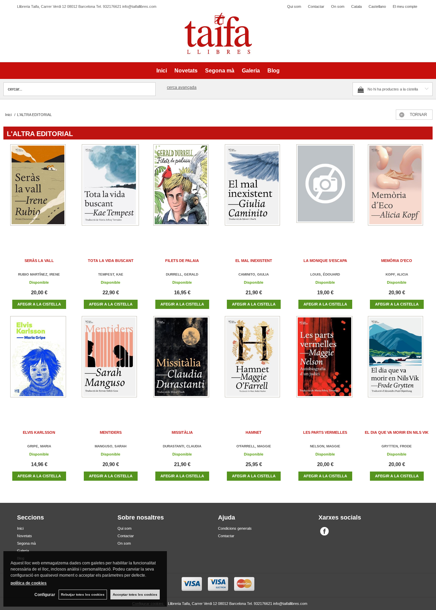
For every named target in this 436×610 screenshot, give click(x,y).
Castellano (377, 6)
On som (337, 6)
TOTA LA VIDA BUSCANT (111, 261)
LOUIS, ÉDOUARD (325, 274)
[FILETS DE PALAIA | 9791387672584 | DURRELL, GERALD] (182, 191)
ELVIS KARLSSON (39, 432)
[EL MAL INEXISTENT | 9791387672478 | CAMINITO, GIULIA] (254, 191)
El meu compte (405, 6)
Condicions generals (235, 528)
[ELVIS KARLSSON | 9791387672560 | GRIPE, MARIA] (39, 363)
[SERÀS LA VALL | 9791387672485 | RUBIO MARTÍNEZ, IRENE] (39, 191)
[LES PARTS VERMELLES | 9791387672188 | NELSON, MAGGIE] (325, 363)
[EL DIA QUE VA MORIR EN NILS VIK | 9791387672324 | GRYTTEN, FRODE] (397, 363)
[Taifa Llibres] (218, 33)
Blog (273, 70)
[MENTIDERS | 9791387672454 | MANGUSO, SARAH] (111, 363)
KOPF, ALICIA (397, 274)
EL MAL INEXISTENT (253, 261)
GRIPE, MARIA (39, 446)
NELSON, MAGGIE (325, 446)
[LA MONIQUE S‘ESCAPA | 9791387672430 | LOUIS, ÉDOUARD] (325, 191)
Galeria (251, 70)
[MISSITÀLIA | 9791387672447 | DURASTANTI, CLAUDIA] (182, 363)
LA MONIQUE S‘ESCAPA (325, 261)
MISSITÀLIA (182, 432)
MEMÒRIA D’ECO (396, 261)
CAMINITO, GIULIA (253, 274)
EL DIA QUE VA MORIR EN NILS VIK (397, 432)
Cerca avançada (182, 87)
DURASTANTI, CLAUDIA (182, 446)
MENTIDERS (111, 432)
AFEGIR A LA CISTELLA (39, 304)
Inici (161, 70)
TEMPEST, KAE (110, 274)
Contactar (316, 6)
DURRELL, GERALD (182, 274)
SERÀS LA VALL (39, 261)
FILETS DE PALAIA (182, 261)
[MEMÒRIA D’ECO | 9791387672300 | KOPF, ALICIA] (397, 191)
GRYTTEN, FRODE (397, 446)
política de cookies (29, 583)
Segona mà (219, 70)
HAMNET (254, 432)
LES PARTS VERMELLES (325, 432)
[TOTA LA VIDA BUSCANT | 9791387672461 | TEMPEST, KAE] (111, 191)
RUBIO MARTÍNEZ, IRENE (39, 274)
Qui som (294, 6)
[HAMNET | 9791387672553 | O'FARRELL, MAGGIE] (254, 363)
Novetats (186, 70)
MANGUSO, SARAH (110, 446)
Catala (356, 6)
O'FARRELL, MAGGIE (253, 446)
